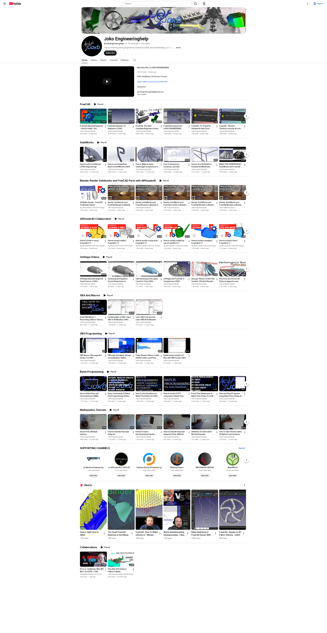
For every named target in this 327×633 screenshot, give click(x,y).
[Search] (195, 3)
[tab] (84, 60)
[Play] (107, 81)
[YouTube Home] (15, 3)
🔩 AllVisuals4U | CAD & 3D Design (92, 207)
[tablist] (163, 60)
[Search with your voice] (204, 3)
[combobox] (158, 3)
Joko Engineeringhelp (87, 131)
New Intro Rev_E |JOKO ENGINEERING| (153, 68)
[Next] (246, 116)
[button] (141, 94)
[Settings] (307, 3)
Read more (141, 94)
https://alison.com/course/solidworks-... (153, 82)
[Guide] (4, 3)
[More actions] (105, 126)
